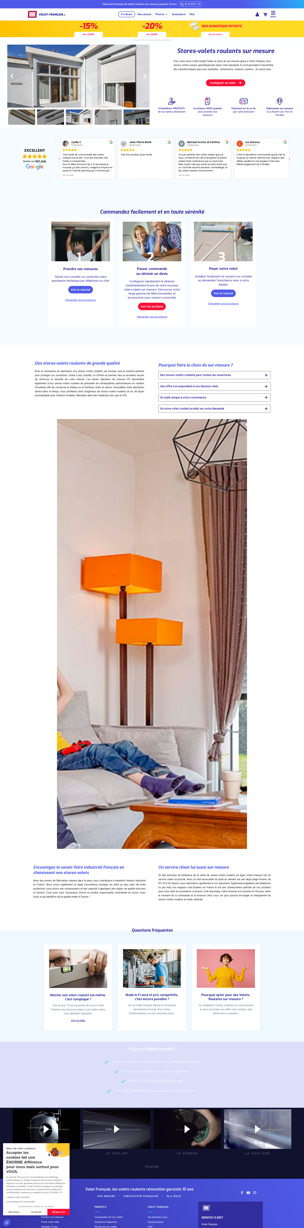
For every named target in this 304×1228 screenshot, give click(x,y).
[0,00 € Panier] (265, 14)
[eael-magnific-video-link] (46, 1129)
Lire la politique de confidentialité (20, 1202)
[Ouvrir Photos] (166, 14)
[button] (6, 1222)
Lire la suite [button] (68, 175)
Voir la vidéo (78, 1020)
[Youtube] (248, 1192)
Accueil (136, 40)
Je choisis (36, 1212)
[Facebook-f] (242, 1192)
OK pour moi (58, 1212)
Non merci (14, 1212)
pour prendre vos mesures (207, 111)
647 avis (40, 161)
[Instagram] (254, 1192)
